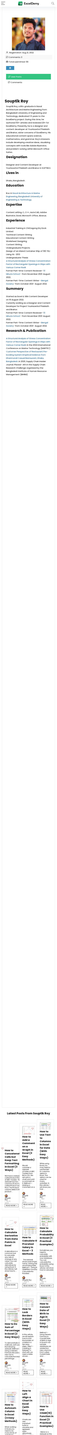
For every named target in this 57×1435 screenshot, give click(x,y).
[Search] (53, 3)
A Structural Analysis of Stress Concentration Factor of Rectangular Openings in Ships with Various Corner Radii (28, 264)
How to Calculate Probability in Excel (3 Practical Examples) (47, 1236)
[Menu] (3, 3)
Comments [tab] (16, 82)
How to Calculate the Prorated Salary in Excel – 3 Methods (30, 1245)
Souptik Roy (8, 1199)
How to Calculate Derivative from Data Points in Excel (11, 1237)
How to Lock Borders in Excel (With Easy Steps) (27, 1318)
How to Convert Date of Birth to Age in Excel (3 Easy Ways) (45, 1315)
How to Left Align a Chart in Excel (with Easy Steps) (27, 1402)
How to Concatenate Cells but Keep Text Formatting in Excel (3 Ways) (13, 1160)
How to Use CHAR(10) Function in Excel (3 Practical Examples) (46, 1416)
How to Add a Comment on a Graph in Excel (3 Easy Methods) (28, 1148)
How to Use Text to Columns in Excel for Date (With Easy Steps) (45, 1144)
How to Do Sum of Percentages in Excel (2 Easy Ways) (13, 1330)
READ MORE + (11, 1205)
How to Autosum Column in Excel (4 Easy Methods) (11, 1413)
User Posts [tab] (16, 76)
